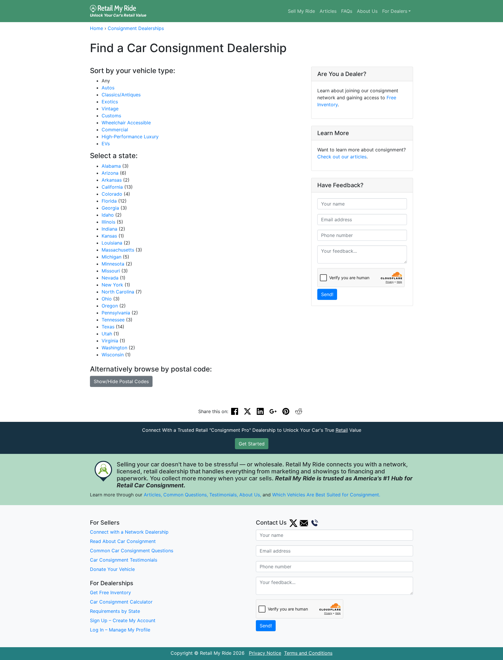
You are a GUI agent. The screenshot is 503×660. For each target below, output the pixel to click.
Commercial (115, 129)
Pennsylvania (116, 313)
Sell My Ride (301, 11)
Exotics (110, 102)
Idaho (108, 215)
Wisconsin (113, 355)
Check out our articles (341, 157)
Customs (111, 115)
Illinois (108, 222)
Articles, (153, 495)
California (112, 187)
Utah (107, 334)
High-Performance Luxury (130, 136)
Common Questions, (185, 495)
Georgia (110, 208)
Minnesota (113, 264)
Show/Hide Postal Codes (121, 381)
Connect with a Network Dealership (129, 532)
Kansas (109, 236)
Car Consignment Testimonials (123, 560)
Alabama (111, 166)
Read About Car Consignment (123, 541)
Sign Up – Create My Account (122, 620)
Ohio (107, 299)
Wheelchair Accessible (126, 122)
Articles (328, 11)
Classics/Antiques (121, 95)
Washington (114, 348)
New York (112, 285)
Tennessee (113, 320)
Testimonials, (224, 495)
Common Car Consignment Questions (131, 550)
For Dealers (394, 11)
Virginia (110, 341)
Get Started (252, 444)
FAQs (346, 11)
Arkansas (112, 180)
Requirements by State (115, 611)
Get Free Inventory (110, 592)
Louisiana (112, 243)
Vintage (110, 109)
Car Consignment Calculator (121, 602)
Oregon (110, 306)
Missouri (111, 271)
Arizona (110, 173)
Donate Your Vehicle (112, 569)
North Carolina (118, 292)
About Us (367, 11)
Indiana (109, 229)
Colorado (112, 194)
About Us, (250, 495)
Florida (109, 201)
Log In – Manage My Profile (120, 630)
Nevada (110, 278)
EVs (106, 143)
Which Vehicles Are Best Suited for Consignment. (326, 495)
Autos (108, 88)
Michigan (111, 257)
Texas (108, 327)
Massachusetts (118, 250)
